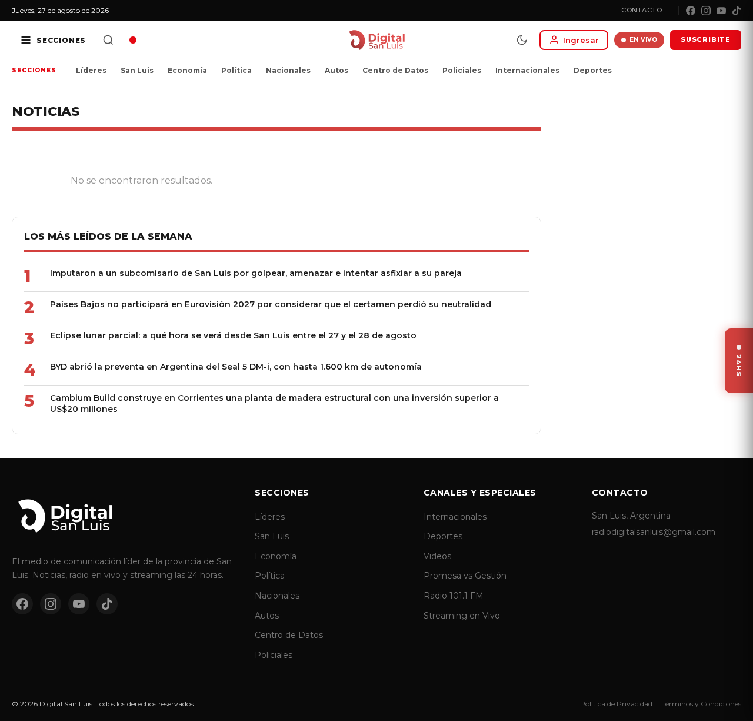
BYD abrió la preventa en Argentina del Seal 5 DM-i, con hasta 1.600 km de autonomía (236, 366)
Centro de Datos (395, 70)
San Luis (137, 70)
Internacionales (527, 70)
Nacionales (288, 70)
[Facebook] (690, 10)
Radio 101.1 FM (454, 595)
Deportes (593, 70)
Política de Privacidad (616, 703)
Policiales (461, 70)
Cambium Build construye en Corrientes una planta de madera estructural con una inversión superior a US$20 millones (274, 403)
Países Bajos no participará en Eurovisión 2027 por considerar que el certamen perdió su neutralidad (270, 304)
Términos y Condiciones (701, 703)
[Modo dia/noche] (522, 40)
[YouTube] (721, 10)
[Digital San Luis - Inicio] (376, 40)
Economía (187, 70)
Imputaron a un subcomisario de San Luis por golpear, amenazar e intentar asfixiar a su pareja (256, 273)
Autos (336, 70)
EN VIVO (643, 40)
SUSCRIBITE (706, 39)
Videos (437, 556)
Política (236, 70)
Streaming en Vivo (462, 615)
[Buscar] (108, 40)
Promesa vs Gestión (465, 575)
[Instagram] (706, 10)
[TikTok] (736, 10)
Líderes (91, 70)
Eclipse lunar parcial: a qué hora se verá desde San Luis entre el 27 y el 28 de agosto (233, 335)
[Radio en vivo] (133, 40)
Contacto (641, 10)
